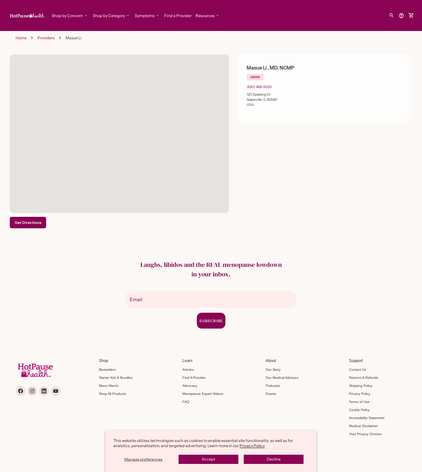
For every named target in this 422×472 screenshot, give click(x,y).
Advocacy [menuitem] (189, 386)
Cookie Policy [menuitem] (359, 410)
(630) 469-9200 (259, 87)
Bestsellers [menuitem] (107, 370)
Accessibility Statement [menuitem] (366, 418)
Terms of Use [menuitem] (359, 402)
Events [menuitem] (271, 394)
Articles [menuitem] (188, 370)
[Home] (27, 15)
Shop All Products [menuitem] (112, 394)
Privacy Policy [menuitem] (359, 394)
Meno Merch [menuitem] (108, 386)
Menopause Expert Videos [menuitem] (202, 394)
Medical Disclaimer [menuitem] (363, 426)
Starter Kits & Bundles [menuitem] (116, 378)
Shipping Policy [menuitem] (360, 386)
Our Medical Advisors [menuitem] (282, 378)
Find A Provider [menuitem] (194, 378)
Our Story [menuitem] (273, 370)
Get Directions (28, 222)
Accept (208, 459)
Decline (274, 459)
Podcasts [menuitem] (273, 386)
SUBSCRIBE (211, 320)
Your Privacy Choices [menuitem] (365, 434)
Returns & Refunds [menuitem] (363, 378)
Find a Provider (178, 15)
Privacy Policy (252, 445)
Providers (46, 37)
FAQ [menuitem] (185, 402)
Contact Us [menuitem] (357, 370)
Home (21, 37)
